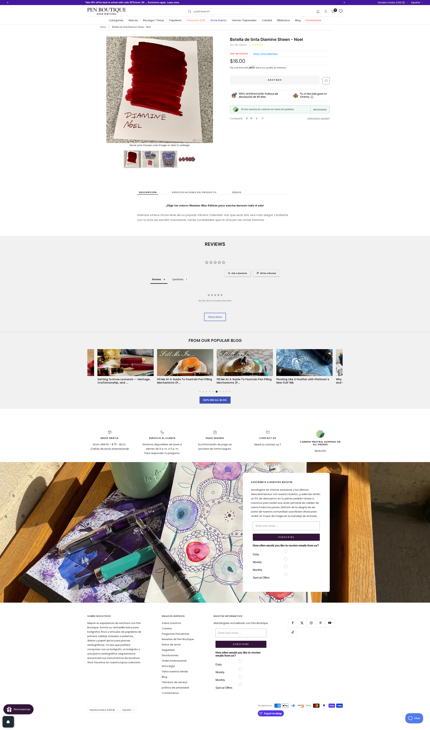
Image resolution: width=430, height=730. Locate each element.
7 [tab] (220, 391)
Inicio (103, 27)
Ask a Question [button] (239, 273)
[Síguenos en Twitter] (302, 622)
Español (415, 2)
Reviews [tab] (156, 279)
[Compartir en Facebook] (247, 118)
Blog (297, 20)
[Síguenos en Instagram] (311, 622)
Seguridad (168, 650)
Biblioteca (283, 20)
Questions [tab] (177, 279)
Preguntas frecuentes (175, 634)
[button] (318, 11)
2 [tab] (203, 391)
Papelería (175, 20)
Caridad (267, 20)
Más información (320, 109)
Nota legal (168, 666)
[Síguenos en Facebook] (292, 622)
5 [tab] (213, 391)
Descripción (148, 192)
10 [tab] (230, 391)
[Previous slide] (109, 90)
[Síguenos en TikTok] (292, 632)
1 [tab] (200, 391)
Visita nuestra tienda (175, 671)
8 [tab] (223, 391)
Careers (167, 628)
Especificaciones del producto (194, 192)
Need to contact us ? (267, 444)
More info (320, 450)
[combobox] (223, 11)
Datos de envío (171, 644)
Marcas (133, 20)
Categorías (116, 20)
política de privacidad (175, 687)
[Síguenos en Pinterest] (320, 622)
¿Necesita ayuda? (318, 118)
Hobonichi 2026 (196, 20)
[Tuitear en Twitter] (256, 118)
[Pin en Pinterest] (251, 118)
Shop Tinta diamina (265, 53)
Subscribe (286, 537)
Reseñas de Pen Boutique (178, 639)
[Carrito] (333, 11)
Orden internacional (174, 660)
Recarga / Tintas (153, 20)
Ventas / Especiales (244, 20)
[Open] (8, 721)
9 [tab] (226, 391)
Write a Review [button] (268, 273)
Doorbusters (313, 20)
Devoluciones (170, 655)
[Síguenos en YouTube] (329, 622)
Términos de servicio (174, 682)
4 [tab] (210, 391)
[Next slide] (209, 90)
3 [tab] (206, 391)
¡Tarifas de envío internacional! (109, 448)
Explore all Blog (215, 400)
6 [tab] (216, 391)
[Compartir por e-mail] (262, 118)
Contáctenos (170, 693)
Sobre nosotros (171, 623)
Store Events (218, 20)
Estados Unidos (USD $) (391, 2)
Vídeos (236, 192)
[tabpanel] (245, 367)
